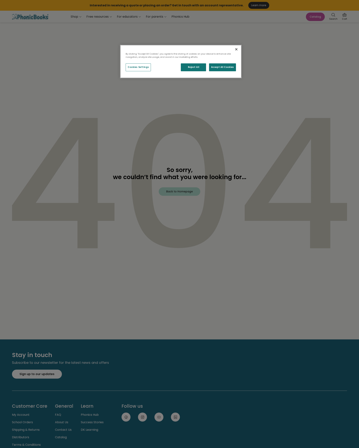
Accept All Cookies (222, 67)
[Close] (236, 49)
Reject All (193, 67)
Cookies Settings (138, 67)
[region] (181, 61)
